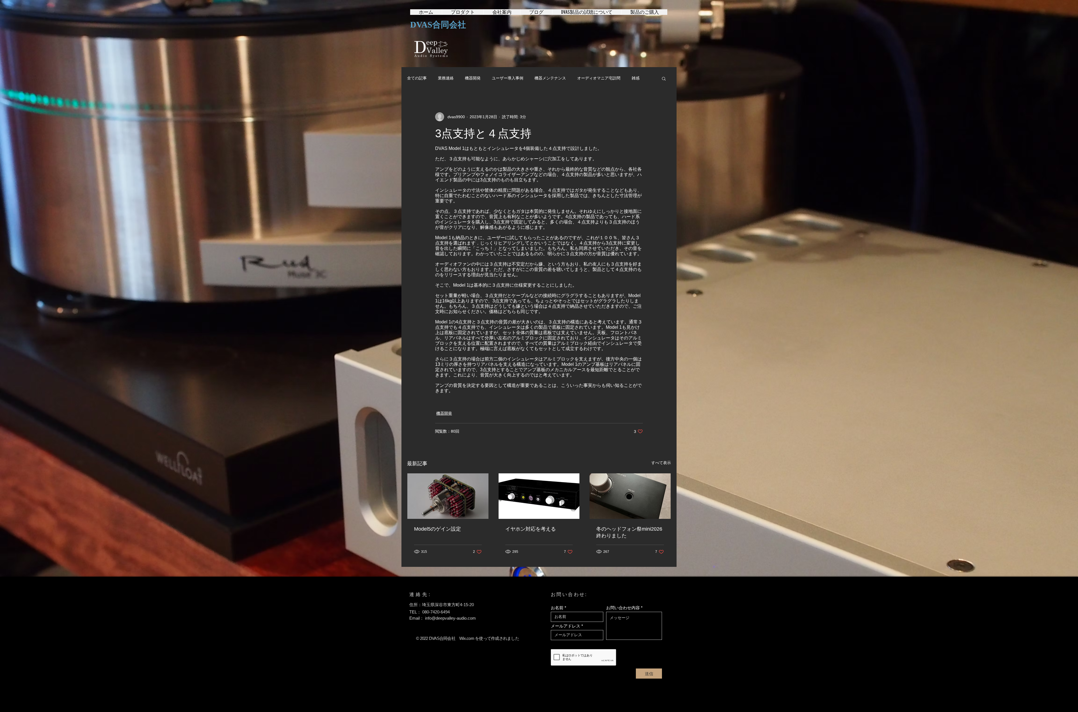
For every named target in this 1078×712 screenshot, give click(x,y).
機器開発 (473, 78)
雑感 (636, 78)
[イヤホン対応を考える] (539, 496)
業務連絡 (446, 78)
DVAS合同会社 (438, 24)
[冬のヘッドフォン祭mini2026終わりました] (630, 496)
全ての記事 (417, 78)
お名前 (557, 608)
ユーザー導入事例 (507, 78)
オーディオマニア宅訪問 (598, 78)
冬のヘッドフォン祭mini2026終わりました (629, 532)
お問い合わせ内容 (623, 608)
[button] (663, 78)
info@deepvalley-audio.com (450, 618)
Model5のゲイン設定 (437, 529)
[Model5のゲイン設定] (447, 496)
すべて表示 (661, 462)
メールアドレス (565, 626)
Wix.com (466, 638)
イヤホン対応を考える (530, 529)
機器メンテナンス (550, 78)
